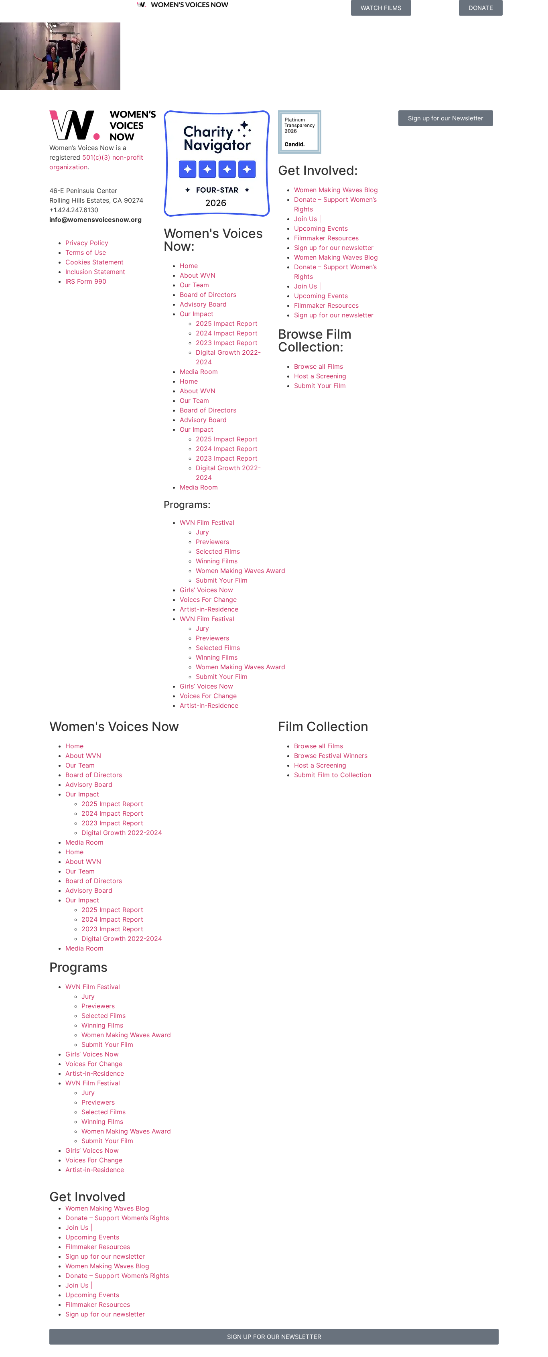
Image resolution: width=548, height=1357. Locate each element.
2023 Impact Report (227, 343)
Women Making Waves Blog (336, 190)
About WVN (197, 275)
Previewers (212, 542)
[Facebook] (402, 144)
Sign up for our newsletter (333, 248)
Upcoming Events (321, 228)
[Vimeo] (469, 144)
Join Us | (307, 219)
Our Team (194, 285)
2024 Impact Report (227, 333)
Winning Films (216, 561)
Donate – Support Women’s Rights (117, 1218)
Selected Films (218, 551)
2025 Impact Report (227, 323)
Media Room (199, 372)
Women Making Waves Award (240, 571)
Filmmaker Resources (326, 238)
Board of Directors (208, 294)
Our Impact (196, 314)
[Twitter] (446, 144)
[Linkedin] (424, 166)
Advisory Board (203, 304)
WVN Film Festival (207, 522)
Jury (202, 532)
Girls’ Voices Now (206, 590)
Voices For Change (208, 599)
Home (189, 266)
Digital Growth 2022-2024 (121, 833)
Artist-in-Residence (209, 609)
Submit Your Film (222, 580)
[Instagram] (424, 144)
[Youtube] (402, 166)
